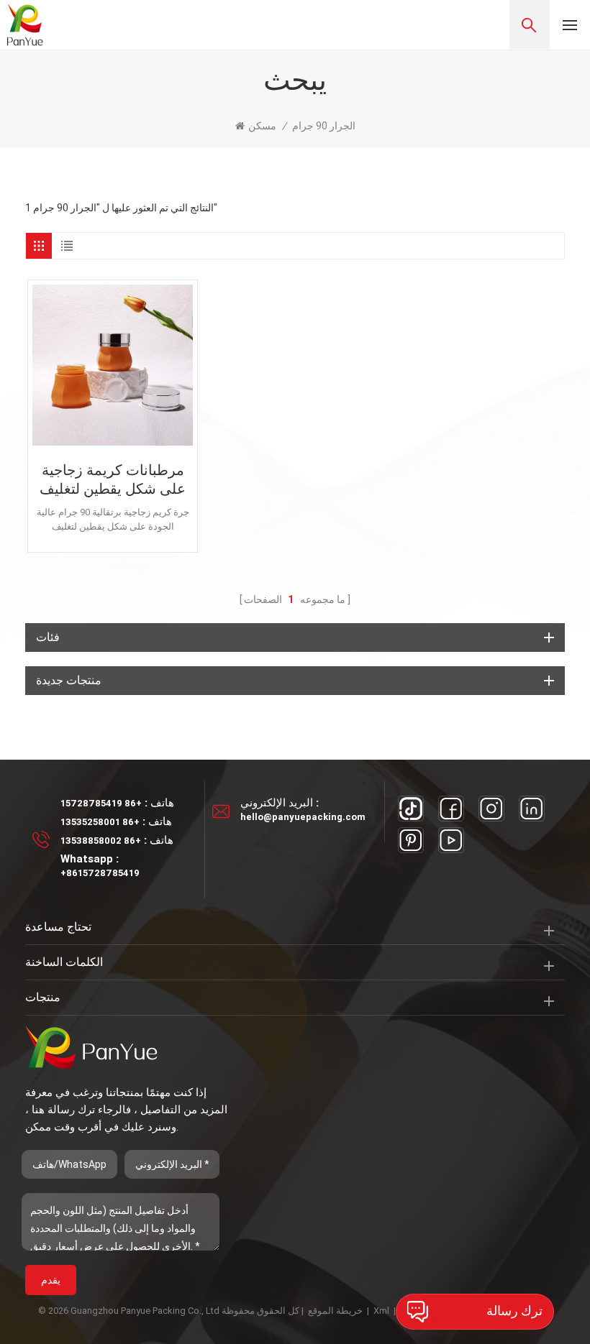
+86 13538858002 (100, 840)
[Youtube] (451, 840)
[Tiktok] (411, 808)
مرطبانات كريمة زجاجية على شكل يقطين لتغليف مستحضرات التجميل (113, 479)
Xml (381, 1310)
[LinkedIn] (532, 808)
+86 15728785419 (101, 803)
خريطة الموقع (335, 1310)
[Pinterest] (411, 840)
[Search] (529, 24)
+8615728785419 (100, 872)
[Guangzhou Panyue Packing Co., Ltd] (25, 25)
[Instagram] (491, 808)
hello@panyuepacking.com (303, 816)
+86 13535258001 (100, 821)
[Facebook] (451, 808)
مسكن (262, 126)
